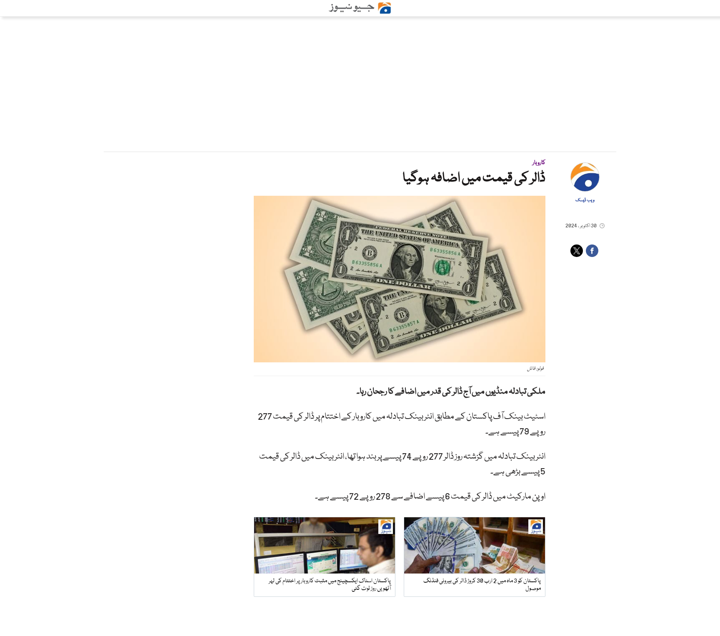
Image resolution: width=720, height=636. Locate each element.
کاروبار (538, 162)
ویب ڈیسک (585, 200)
